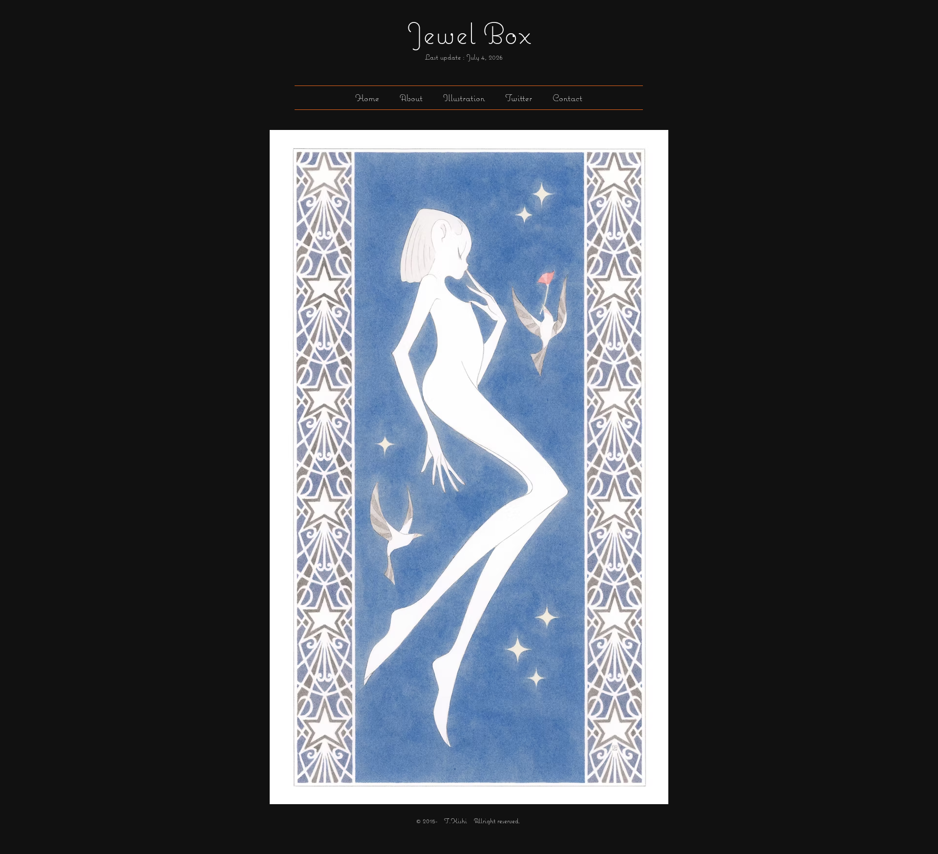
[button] (464, 97)
